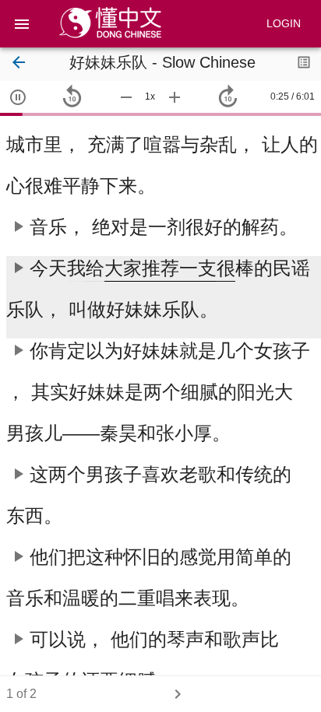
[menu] (22, 24)
